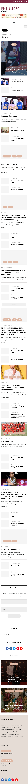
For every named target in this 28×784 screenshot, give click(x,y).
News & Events (14, 663)
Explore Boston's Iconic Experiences (17, 575)
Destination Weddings (7, 760)
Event (5, 107)
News (10, 261)
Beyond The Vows (6, 763)
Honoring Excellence (17, 81)
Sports (14, 44)
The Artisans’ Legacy (17, 565)
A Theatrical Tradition (7, 754)
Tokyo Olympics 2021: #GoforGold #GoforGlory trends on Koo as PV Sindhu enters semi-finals (13, 495)
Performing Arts (6, 751)
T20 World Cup (7, 442)
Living (10, 107)
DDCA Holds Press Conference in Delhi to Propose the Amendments (13, 272)
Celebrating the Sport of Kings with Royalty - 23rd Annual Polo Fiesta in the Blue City (13, 217)
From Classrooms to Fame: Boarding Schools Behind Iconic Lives (18, 416)
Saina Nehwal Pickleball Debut (14, 71)
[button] (14, 22)
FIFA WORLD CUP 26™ (17, 90)
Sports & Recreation (19, 433)
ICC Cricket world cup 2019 (11, 549)
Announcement (7, 156)
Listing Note (12, 376)
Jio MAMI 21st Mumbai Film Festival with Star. (14, 681)
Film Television (9, 690)
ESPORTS (5, 376)
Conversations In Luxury (18, 130)
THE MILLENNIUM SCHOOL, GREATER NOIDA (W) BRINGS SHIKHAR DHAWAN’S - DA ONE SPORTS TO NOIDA (13, 331)
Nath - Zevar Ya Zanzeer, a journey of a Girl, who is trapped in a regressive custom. (14, 707)
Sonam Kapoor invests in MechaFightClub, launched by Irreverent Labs (12, 387)
